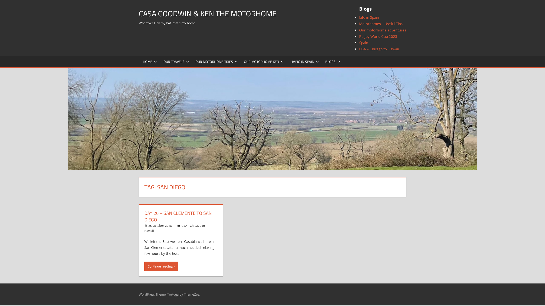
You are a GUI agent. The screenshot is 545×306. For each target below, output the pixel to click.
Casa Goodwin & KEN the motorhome (208, 13)
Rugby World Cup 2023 (378, 36)
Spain (363, 42)
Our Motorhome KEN (261, 61)
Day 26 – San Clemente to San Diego (178, 216)
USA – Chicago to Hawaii (379, 49)
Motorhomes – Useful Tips (381, 23)
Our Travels (174, 61)
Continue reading (160, 266)
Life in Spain (369, 17)
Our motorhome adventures (382, 30)
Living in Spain (302, 61)
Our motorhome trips (214, 61)
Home (147, 61)
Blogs (330, 61)
